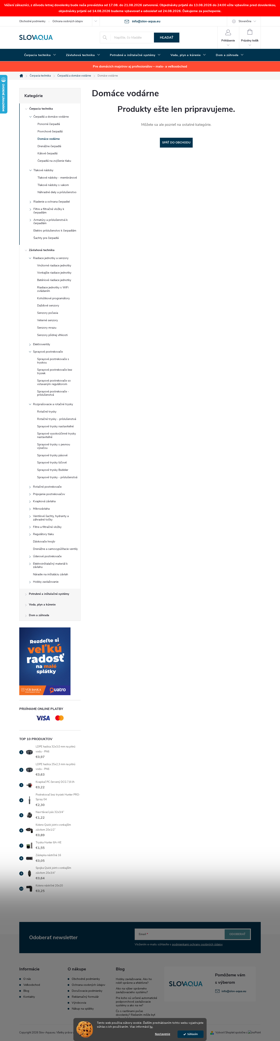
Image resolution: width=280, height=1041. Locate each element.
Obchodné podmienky (32, 21)
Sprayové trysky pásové (52, 455)
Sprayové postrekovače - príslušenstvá (53, 393)
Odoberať (237, 934)
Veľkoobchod (31, 985)
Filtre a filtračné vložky (47, 527)
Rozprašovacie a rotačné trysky (53, 404)
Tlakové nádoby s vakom (53, 185)
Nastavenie (162, 1034)
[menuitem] (40, 55)
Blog (26, 991)
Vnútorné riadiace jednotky (54, 265)
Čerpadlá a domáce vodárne (51, 117)
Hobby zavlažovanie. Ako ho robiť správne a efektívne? (134, 981)
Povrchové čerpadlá (50, 131)
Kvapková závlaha (44, 501)
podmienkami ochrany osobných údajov (197, 944)
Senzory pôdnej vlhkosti (52, 335)
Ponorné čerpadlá (49, 124)
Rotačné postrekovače (47, 487)
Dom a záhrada (39, 615)
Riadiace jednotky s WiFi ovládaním (52, 289)
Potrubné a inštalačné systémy (49, 594)
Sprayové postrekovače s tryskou (53, 361)
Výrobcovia (79, 1002)
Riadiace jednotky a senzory (50, 258)
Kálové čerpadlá (47, 153)
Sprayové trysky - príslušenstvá (57, 477)
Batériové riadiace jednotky (54, 280)
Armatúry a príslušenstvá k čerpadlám (50, 221)
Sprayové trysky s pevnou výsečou (53, 446)
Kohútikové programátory (53, 298)
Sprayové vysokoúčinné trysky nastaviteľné (56, 435)
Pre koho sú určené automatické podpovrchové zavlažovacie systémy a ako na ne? (136, 1001)
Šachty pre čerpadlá (46, 238)
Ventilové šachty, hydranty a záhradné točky (51, 518)
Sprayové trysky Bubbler (52, 470)
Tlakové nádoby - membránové (57, 178)
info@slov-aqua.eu (234, 991)
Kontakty (29, 997)
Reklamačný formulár (85, 997)
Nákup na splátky (83, 1008)
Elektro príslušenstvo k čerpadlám (54, 231)
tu (151, 1027)
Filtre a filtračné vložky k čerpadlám (48, 210)
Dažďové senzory (48, 305)
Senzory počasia (47, 313)
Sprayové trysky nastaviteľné (55, 426)
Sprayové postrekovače (48, 352)
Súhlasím (192, 1034)
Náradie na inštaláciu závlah (50, 574)
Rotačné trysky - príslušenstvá (56, 419)
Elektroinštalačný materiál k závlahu (50, 565)
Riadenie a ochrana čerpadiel (51, 202)
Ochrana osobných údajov (67, 21)
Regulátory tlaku (43, 534)
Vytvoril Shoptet (224, 1032)
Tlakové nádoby (43, 170)
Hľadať (166, 37)
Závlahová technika (42, 250)
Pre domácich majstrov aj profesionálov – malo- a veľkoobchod (140, 66)
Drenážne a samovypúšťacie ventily (55, 549)
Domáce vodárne (49, 139)
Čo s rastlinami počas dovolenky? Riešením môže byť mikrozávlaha (135, 1014)
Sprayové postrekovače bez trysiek (54, 371)
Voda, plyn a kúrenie (42, 604)
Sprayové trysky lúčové (52, 462)
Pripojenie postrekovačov (49, 494)
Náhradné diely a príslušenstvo (57, 192)
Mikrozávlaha (41, 509)
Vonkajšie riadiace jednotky (54, 273)
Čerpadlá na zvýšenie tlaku (54, 161)
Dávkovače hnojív (44, 541)
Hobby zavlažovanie (45, 582)
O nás (27, 979)
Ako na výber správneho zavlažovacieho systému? (132, 990)
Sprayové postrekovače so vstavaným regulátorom (54, 382)
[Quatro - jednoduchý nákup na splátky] (50, 661)
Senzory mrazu (46, 328)
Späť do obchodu (176, 142)
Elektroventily (41, 344)
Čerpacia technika (41, 109)
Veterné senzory (47, 320)
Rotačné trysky (46, 412)
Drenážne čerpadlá (49, 146)
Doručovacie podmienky (87, 991)
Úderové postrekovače (47, 556)
